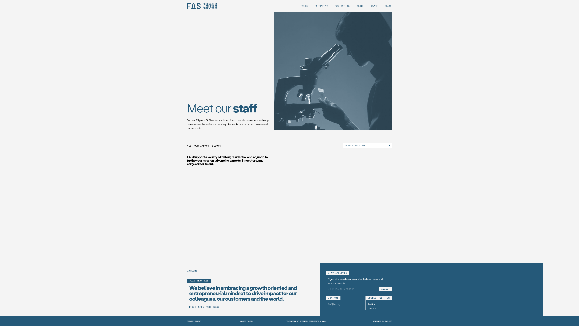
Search (388, 6)
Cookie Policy (246, 321)
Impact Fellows (355, 145)
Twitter (371, 304)
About (360, 6)
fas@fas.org (334, 304)
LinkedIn (372, 307)
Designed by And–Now (382, 321)
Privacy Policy (194, 321)
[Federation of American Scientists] (202, 6)
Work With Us (342, 6)
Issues (304, 6)
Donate (374, 6)
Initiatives (321, 6)
